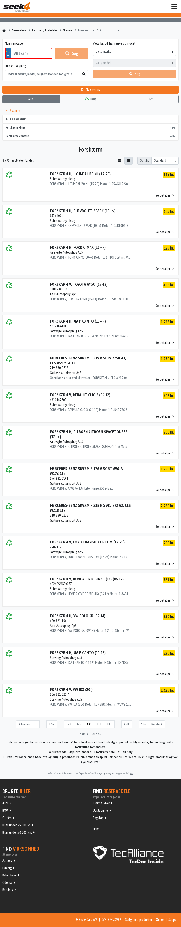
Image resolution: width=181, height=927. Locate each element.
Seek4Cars (16, 7)
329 (78, 724)
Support (173, 920)
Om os (160, 920)
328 (68, 724)
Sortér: (144, 160)
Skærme (14, 110)
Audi (5, 803)
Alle (30, 99)
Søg (75, 53)
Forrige (25, 724)
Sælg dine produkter (138, 920)
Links (96, 829)
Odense (7, 882)
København (9, 875)
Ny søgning (93, 89)
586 (143, 724)
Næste (156, 724)
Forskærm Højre (90, 127)
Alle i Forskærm (16, 119)
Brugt (94, 99)
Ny (151, 99)
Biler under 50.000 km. (17, 832)
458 (126, 724)
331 (99, 724)
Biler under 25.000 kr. (16, 825)
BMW (5, 810)
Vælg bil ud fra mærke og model (114, 43)
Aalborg (7, 860)
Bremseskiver (101, 803)
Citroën (7, 818)
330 (88, 724)
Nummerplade (14, 43)
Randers (7, 890)
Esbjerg (7, 868)
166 (51, 724)
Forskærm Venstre (90, 136)
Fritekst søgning (15, 66)
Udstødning (100, 810)
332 (109, 724)
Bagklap (98, 818)
